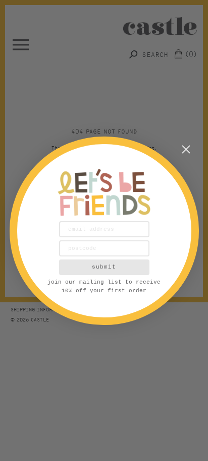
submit (104, 267)
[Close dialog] (186, 149)
